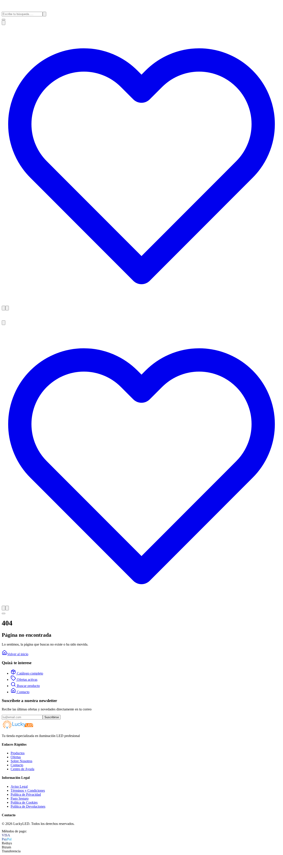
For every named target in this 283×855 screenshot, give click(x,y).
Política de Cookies (24, 802)
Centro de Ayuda (22, 769)
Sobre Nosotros (21, 761)
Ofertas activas (26, 679)
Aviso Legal (19, 786)
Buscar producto (28, 686)
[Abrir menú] (3, 19)
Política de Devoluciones (28, 806)
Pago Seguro (20, 798)
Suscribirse (51, 717)
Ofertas (16, 757)
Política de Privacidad (26, 794)
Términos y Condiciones (28, 790)
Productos (18, 753)
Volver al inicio (17, 654)
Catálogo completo (29, 673)
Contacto (22, 692)
